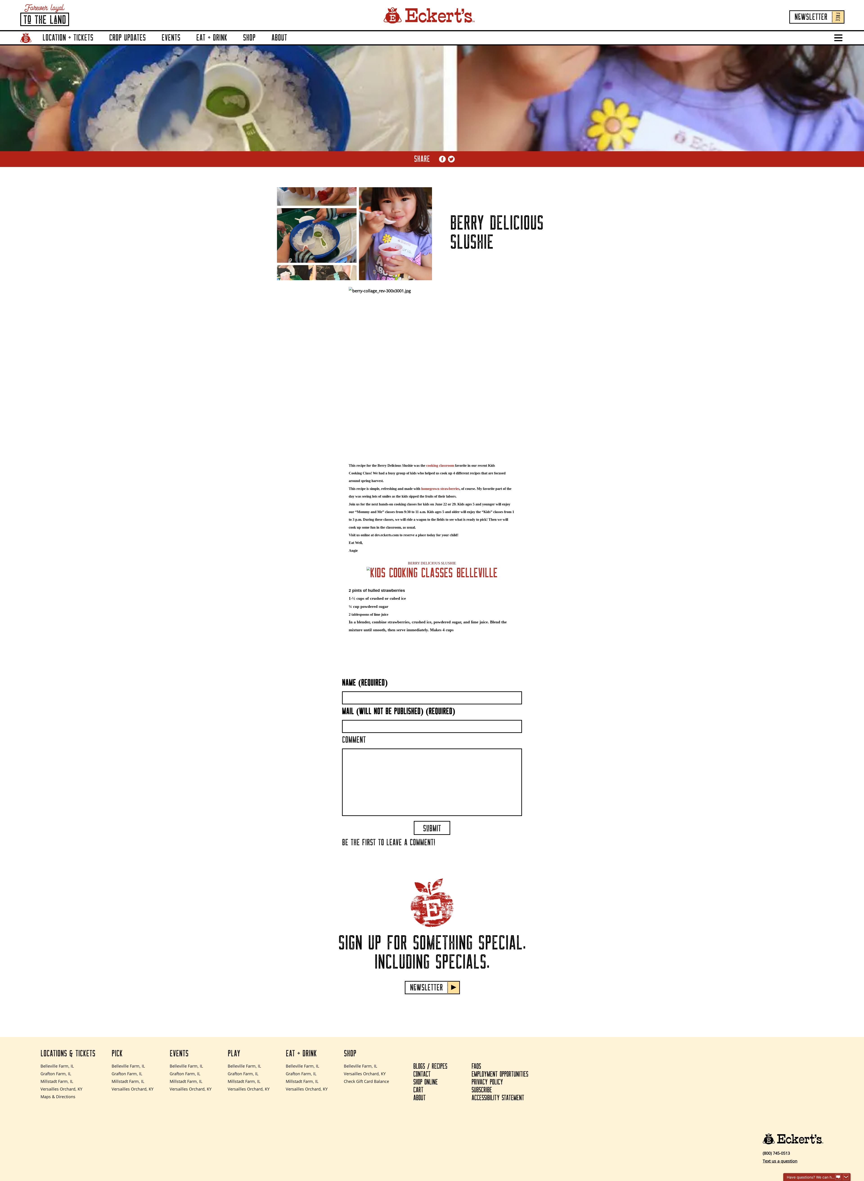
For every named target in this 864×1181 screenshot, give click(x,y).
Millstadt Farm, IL (56, 1081)
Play (234, 1053)
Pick (117, 1053)
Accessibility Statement (498, 1098)
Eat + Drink (211, 37)
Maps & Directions (57, 1096)
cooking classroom (440, 465)
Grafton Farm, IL (55, 1073)
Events (171, 37)
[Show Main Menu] (838, 37)
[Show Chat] (838, 1177)
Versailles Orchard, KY (61, 1089)
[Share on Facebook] (442, 159)
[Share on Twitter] (451, 159)
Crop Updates (127, 37)
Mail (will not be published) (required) (398, 711)
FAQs (476, 1066)
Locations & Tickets (67, 1053)
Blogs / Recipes (430, 1066)
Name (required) (365, 682)
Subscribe (482, 1090)
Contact (422, 1074)
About (279, 37)
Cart (418, 1090)
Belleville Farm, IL (57, 1066)
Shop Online (425, 1082)
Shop (249, 37)
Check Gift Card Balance (366, 1081)
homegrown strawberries (440, 489)
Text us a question (780, 1161)
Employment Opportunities (500, 1074)
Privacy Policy (487, 1082)
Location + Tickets (68, 37)
